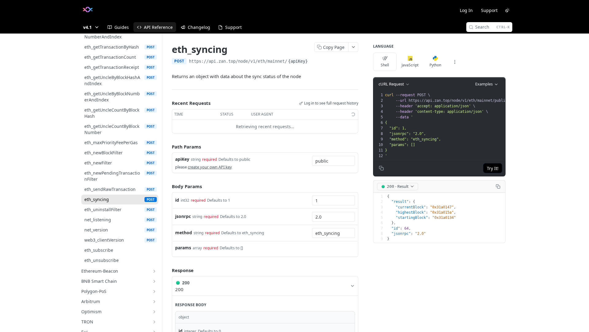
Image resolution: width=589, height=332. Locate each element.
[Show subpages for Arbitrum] (154, 301)
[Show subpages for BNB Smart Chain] (154, 281)
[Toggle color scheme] (507, 10)
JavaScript (410, 65)
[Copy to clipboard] (314, 61)
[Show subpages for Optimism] (154, 311)
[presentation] (448, 125)
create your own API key (210, 167)
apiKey (182, 159)
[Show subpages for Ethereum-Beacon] (154, 271)
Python (435, 65)
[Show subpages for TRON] (154, 321)
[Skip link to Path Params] (167, 146)
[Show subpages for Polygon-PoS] (154, 291)
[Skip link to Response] (167, 270)
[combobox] (333, 161)
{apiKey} (298, 61)
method (183, 232)
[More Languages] (454, 61)
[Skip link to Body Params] (167, 186)
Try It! (493, 168)
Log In (466, 10)
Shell (385, 65)
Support (489, 10)
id (177, 200)
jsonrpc (183, 216)
